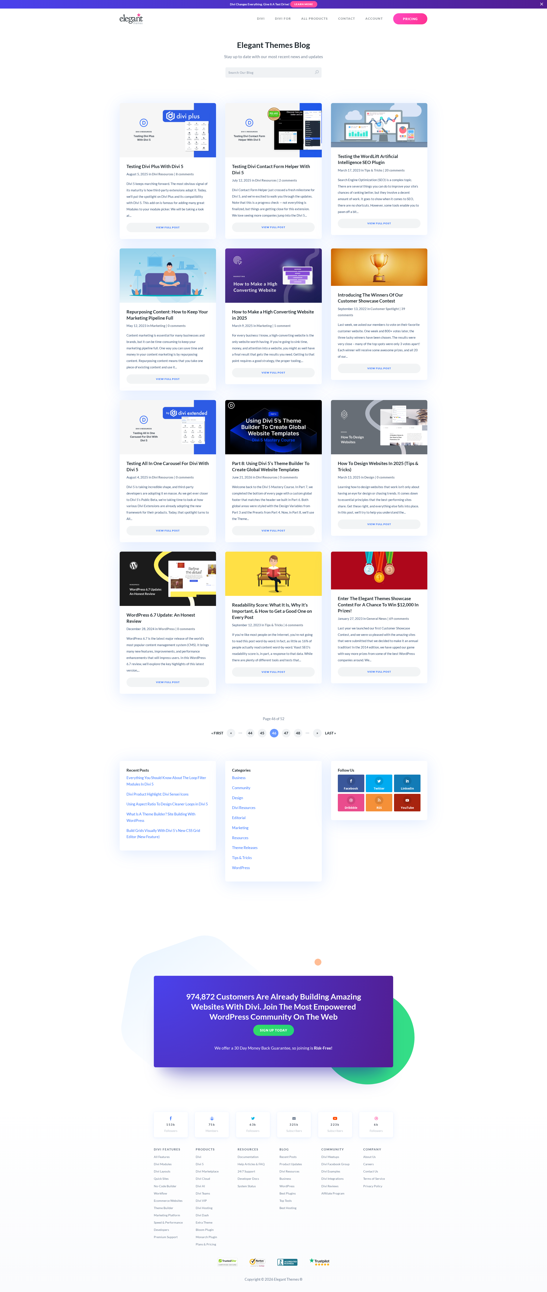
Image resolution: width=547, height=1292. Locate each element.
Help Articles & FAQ (251, 1164)
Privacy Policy (372, 1186)
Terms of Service (374, 1178)
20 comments (395, 170)
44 (250, 733)
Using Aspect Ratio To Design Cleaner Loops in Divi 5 (167, 804)
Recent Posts (288, 1157)
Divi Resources (163, 174)
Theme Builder (163, 1208)
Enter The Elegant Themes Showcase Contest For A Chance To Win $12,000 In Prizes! (378, 604)
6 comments (294, 625)
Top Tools (285, 1200)
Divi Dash (202, 1215)
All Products (314, 18)
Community (241, 788)
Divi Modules (163, 1164)
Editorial (239, 817)
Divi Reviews (329, 1186)
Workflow (160, 1193)
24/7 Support (246, 1171)
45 (262, 733)
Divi (261, 18)
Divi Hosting (204, 1208)
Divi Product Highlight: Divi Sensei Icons (157, 794)
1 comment (282, 326)
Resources (240, 838)
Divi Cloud (203, 1178)
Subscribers (294, 1128)
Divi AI (200, 1186)
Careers (368, 1164)
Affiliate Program (332, 1193)
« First (217, 733)
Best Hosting (287, 1208)
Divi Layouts (162, 1171)
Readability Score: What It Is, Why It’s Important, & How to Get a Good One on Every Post (272, 611)
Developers (161, 1229)
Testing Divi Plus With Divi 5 (154, 166)
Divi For (283, 18)
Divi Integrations (332, 1178)
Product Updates (290, 1164)
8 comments (185, 174)
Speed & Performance (168, 1222)
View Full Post (168, 227)
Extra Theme (204, 1222)
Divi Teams (203, 1193)
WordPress (166, 629)
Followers (170, 1128)
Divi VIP (201, 1200)
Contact (346, 18)
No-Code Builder (165, 1186)
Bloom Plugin (205, 1229)
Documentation (248, 1157)
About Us (369, 1157)
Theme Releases (244, 847)
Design (369, 477)
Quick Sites (161, 1178)
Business (239, 777)
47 (286, 733)
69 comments (399, 618)
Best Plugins (287, 1193)
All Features (162, 1157)
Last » (330, 733)
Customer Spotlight (385, 309)
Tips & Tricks (373, 170)
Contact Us (370, 1171)
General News (376, 618)
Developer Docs (248, 1178)
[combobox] (273, 72)
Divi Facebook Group (335, 1164)
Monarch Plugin (206, 1237)
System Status (247, 1186)
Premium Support (166, 1237)
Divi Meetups (330, 1157)
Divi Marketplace (207, 1171)
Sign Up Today (273, 1030)
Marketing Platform (167, 1215)
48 (298, 733)
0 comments (177, 326)
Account (374, 18)
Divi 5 (200, 1164)
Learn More (303, 4)
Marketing (157, 326)
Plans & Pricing (206, 1244)
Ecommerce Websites (168, 1200)
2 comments (288, 180)
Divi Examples (330, 1171)
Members (212, 1128)
